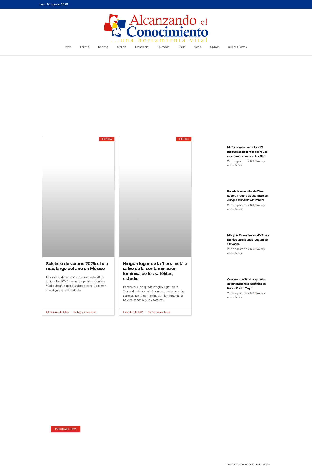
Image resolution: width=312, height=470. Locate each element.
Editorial (85, 46)
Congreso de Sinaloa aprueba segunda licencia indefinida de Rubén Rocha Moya (246, 284)
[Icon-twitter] (261, 4)
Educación (163, 46)
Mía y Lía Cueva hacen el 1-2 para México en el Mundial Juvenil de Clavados (248, 239)
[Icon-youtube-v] (273, 4)
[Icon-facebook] (254, 4)
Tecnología (141, 46)
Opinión (214, 46)
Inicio (68, 46)
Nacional (103, 46)
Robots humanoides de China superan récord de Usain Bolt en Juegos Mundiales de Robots (247, 196)
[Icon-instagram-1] (267, 4)
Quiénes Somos (237, 46)
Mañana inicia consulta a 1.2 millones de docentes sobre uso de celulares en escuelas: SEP (247, 152)
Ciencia (121, 46)
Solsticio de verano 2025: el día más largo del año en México (77, 266)
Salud (182, 46)
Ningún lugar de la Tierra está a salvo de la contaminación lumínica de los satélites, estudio (155, 271)
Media (198, 46)
